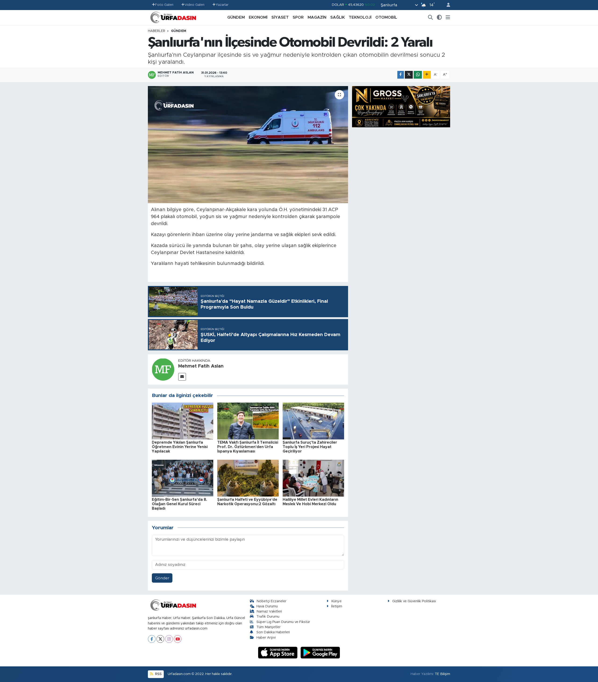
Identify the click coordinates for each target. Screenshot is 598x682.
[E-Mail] (182, 377)
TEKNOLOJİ (360, 17)
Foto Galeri (164, 5)
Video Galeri (194, 5)
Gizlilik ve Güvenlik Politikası (414, 601)
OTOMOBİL (386, 17)
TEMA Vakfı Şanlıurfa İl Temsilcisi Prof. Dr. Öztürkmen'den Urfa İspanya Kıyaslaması (247, 447)
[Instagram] (169, 639)
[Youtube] (178, 639)
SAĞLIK (337, 17)
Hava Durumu (267, 606)
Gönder (162, 578)
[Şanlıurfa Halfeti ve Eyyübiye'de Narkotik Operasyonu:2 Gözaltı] (248, 478)
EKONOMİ (258, 17)
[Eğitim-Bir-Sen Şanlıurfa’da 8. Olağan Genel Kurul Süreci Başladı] (182, 478)
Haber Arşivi (266, 637)
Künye (336, 601)
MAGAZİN (317, 17)
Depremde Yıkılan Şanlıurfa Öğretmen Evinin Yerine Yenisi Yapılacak (180, 447)
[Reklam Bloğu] (401, 106)
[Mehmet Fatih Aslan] (163, 369)
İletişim (336, 606)
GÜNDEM (236, 17)
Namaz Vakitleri (269, 611)
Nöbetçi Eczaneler (271, 601)
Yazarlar (222, 5)
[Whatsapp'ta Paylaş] (418, 75)
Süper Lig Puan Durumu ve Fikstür (283, 622)
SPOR (298, 17)
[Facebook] (152, 639)
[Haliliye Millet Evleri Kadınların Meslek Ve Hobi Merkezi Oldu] (313, 478)
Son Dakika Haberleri (273, 632)
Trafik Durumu (267, 616)
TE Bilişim (442, 674)
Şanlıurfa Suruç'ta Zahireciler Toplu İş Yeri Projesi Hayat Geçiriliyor (310, 447)
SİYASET (280, 17)
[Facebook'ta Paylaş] (400, 75)
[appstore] (278, 652)
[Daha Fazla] (427, 75)
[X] (160, 639)
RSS (158, 674)
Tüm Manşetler (268, 627)
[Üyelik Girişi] (446, 5)
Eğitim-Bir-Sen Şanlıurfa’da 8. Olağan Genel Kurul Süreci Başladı (179, 504)
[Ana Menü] (448, 17)
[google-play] (320, 652)
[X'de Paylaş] (409, 75)
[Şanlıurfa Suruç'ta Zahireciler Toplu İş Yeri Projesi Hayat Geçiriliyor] (313, 421)
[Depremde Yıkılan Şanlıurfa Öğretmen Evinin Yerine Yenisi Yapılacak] (182, 421)
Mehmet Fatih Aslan (201, 366)
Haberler (156, 31)
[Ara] (430, 17)
